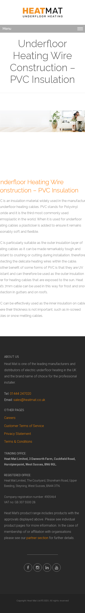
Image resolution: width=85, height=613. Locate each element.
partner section (37, 538)
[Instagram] (37, 567)
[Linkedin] (47, 567)
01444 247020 (20, 394)
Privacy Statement (17, 434)
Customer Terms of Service (24, 426)
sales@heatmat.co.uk (29, 400)
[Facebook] (28, 567)
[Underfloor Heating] (42, 13)
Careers (9, 418)
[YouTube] (56, 567)
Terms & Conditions (18, 442)
